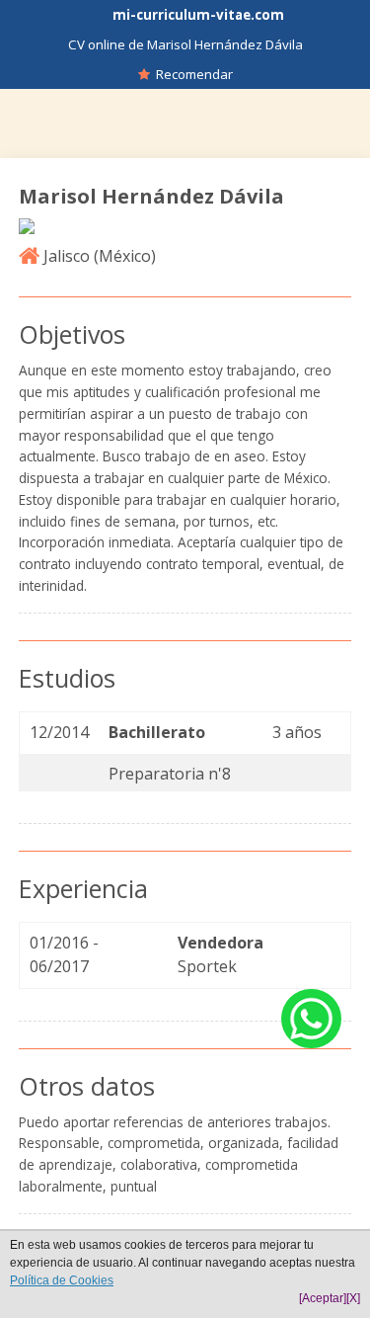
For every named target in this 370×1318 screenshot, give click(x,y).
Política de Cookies (61, 1280)
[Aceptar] (322, 1298)
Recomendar (191, 74)
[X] (353, 1298)
